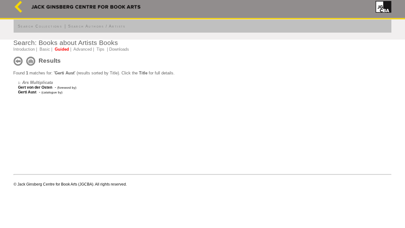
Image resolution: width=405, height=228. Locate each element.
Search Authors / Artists (97, 26)
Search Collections (40, 26)
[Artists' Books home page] (18, 11)
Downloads (119, 49)
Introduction (24, 49)
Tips (100, 49)
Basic (45, 49)
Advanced (82, 49)
